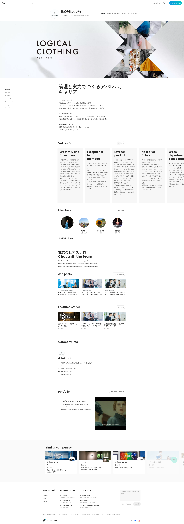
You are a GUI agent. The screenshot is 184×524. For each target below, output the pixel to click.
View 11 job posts (119, 274)
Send (137, 504)
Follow (65, 15)
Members (117, 13)
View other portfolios (117, 391)
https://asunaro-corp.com (77, 15)
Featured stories (10, 102)
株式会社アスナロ (72, 11)
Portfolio (8, 108)
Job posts (8, 99)
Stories (124, 13)
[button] (49, 490)
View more (120, 210)
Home (103, 13)
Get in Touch (126, 504)
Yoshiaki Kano (66, 238)
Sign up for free (175, 3)
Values (7, 92)
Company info (9, 105)
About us (110, 13)
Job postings (132, 13)
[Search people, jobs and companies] (164, 3)
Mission (7, 89)
